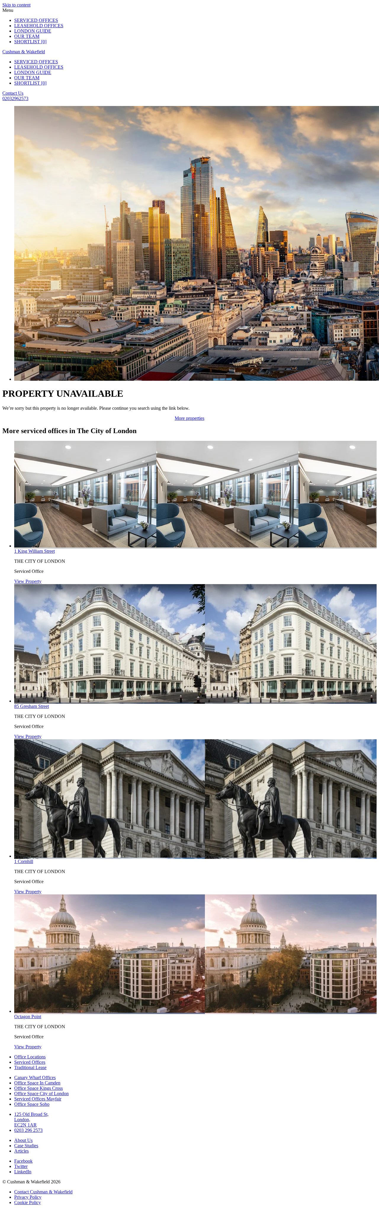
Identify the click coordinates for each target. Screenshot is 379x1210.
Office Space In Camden (37, 1082)
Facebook (23, 1161)
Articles (21, 1150)
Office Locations (30, 1056)
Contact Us (12, 93)
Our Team (26, 36)
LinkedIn (22, 1171)
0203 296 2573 (28, 1130)
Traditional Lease (30, 1067)
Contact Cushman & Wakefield (43, 1191)
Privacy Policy (27, 1197)
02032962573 (15, 98)
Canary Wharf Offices (35, 1077)
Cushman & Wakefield (23, 51)
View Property (27, 581)
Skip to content (16, 4)
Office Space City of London (41, 1093)
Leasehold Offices (38, 25)
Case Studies (26, 1145)
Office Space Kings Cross (38, 1088)
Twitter (21, 1166)
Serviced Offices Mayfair (37, 1098)
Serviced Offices (36, 20)
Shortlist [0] (30, 41)
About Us (23, 1140)
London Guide (32, 30)
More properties (189, 418)
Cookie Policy (27, 1202)
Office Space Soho (31, 1104)
